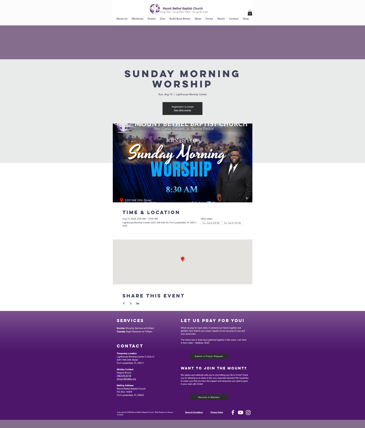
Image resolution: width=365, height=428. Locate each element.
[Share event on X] (130, 303)
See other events (182, 110)
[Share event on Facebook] (123, 303)
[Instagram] (248, 412)
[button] (122, 19)
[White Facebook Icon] (233, 412)
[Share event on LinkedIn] (137, 303)
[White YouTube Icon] (240, 412)
